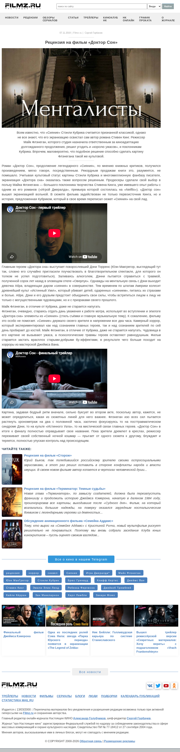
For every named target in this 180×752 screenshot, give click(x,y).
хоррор (34, 573)
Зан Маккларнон (47, 595)
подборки (109, 696)
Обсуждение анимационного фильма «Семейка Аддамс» (68, 521)
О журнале (168, 19)
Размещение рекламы (119, 741)
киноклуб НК (110, 19)
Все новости (90, 672)
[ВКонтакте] (150, 686)
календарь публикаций (140, 696)
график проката (145, 19)
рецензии (30, 17)
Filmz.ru (77, 32)
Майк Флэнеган (129, 573)
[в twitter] (158, 686)
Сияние (71, 573)
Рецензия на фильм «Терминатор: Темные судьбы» (64, 488)
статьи (73, 17)
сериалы (64, 696)
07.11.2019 (65, 32)
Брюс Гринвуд (78, 580)
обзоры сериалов (50, 19)
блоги (80, 696)
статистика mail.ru (18, 700)
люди (93, 696)
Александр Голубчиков (89, 718)
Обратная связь (91, 741)
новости (11, 17)
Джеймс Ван (136, 580)
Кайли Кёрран (16, 595)
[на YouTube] (166, 686)
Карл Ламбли (77, 595)
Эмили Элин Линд (46, 587)
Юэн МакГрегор (17, 580)
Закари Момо (105, 595)
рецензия (13, 573)
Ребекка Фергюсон (81, 587)
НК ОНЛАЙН (128, 19)
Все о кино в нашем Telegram (81, 559)
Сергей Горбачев (139, 718)
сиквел (53, 573)
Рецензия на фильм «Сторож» (48, 455)
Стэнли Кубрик (48, 580)
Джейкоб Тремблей (117, 587)
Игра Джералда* (98, 573)
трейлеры (90, 17)
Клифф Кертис (107, 580)
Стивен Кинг (15, 587)
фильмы (46, 696)
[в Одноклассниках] (174, 686)
